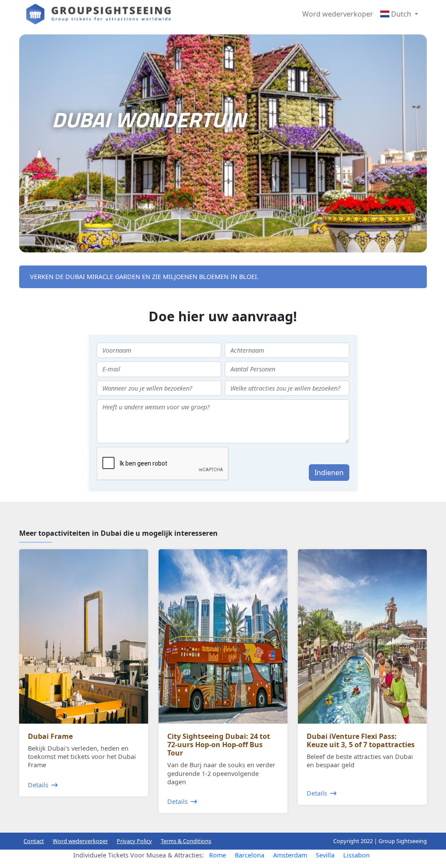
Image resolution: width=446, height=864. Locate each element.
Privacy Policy (134, 841)
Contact (34, 841)
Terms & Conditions (186, 841)
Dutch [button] (401, 14)
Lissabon (356, 855)
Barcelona (249, 855)
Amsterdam (290, 855)
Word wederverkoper (337, 14)
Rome (217, 855)
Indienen (329, 472)
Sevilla (325, 855)
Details (38, 785)
